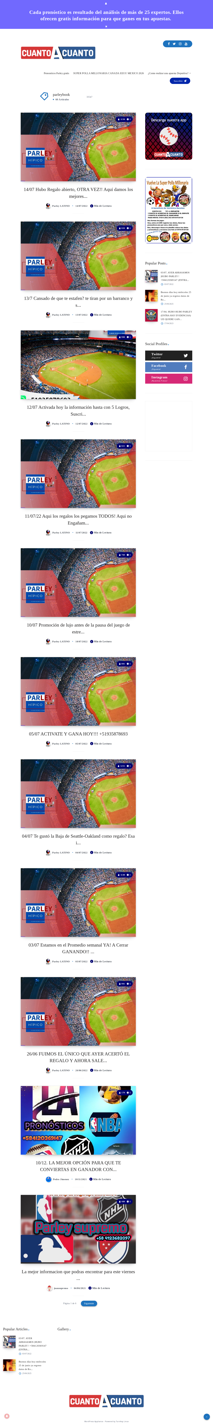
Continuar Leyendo (121, 172)
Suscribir (178, 81)
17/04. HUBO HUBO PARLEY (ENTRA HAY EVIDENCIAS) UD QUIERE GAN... (176, 315)
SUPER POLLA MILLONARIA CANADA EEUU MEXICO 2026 (108, 73)
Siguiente (89, 1303)
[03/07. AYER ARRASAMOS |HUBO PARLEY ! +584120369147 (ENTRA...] (151, 276)
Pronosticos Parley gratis (56, 73)
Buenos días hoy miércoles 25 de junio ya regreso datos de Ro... (176, 296)
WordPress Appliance (93, 1421)
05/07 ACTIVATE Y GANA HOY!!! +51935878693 (78, 733)
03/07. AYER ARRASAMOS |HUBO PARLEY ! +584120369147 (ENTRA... (175, 276)
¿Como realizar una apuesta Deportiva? (168, 73)
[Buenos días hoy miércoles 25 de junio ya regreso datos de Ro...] (151, 296)
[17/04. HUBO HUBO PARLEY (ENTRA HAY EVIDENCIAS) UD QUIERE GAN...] (151, 315)
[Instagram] (180, 43)
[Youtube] (186, 43)
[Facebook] (169, 43)
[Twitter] (174, 43)
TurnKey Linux (122, 1421)
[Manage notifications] (6, 1416)
